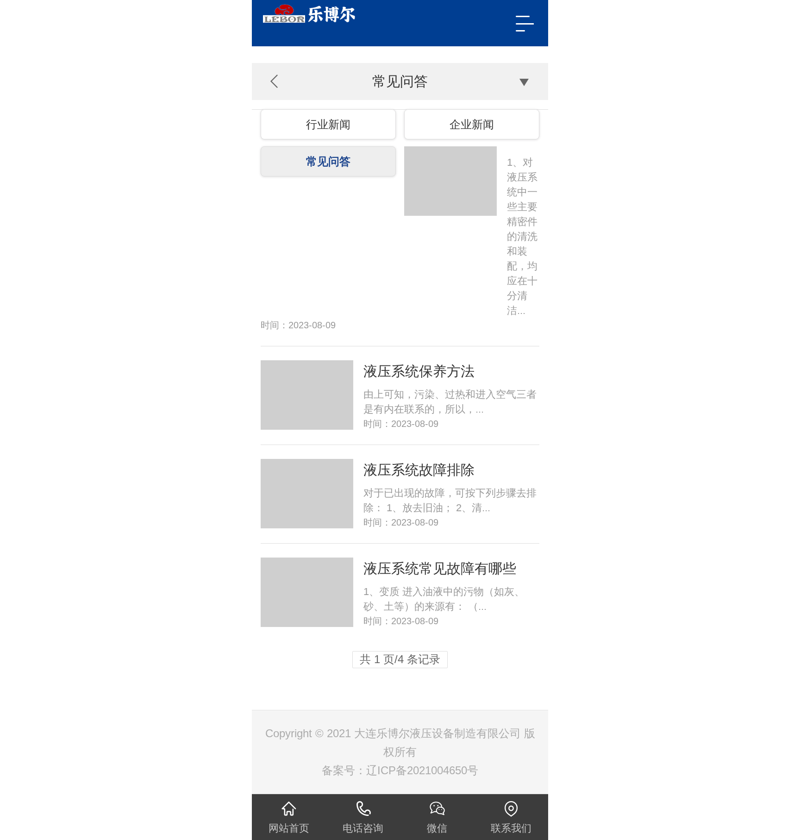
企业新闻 (472, 124)
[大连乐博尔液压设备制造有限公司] (354, 13)
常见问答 (328, 161)
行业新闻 (328, 124)
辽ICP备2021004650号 (422, 770)
